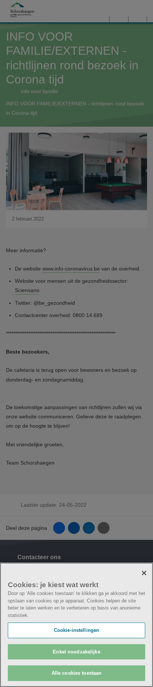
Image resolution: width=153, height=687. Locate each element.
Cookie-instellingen (76, 630)
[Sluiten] (144, 573)
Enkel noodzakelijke (76, 652)
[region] (76, 625)
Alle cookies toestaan (77, 673)
